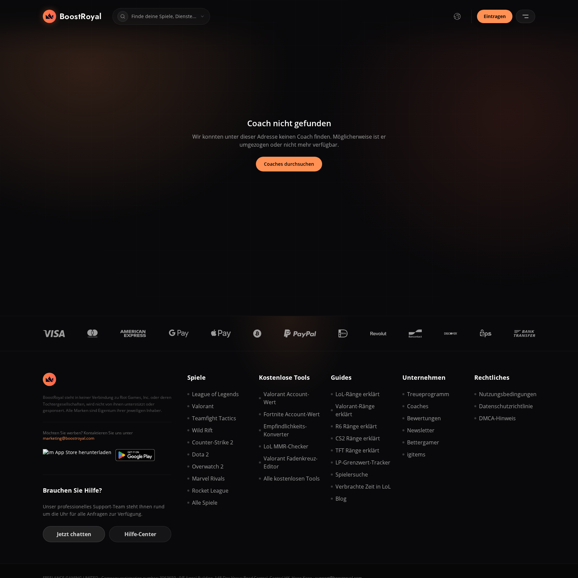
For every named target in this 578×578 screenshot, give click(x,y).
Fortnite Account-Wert (292, 414)
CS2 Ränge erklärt (357, 438)
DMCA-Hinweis (497, 418)
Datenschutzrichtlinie (506, 406)
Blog (341, 498)
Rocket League (210, 490)
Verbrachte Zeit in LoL (363, 486)
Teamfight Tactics (214, 418)
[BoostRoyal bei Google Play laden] (135, 455)
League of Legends (215, 394)
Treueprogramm (428, 394)
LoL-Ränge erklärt (357, 394)
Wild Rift (202, 430)
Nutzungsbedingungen (507, 394)
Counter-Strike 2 (212, 442)
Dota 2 (200, 454)
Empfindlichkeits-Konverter (285, 430)
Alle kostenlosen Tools (292, 478)
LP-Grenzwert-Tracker (362, 462)
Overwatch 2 (207, 466)
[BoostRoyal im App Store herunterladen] (77, 455)
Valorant (203, 406)
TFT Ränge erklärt (357, 450)
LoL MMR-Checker (286, 446)
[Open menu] (525, 16)
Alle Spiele (204, 502)
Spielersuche (351, 474)
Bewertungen (424, 418)
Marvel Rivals (208, 478)
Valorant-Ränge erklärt (355, 410)
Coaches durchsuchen (289, 164)
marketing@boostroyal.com (68, 438)
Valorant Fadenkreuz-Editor (290, 462)
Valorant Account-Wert (286, 398)
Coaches (417, 406)
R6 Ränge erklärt (356, 426)
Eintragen (495, 16)
